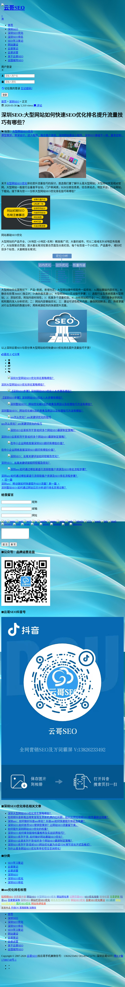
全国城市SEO (15, 60)
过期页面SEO (76, 896)
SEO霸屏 (110, 900)
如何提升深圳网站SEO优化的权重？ (28, 829)
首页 (10, 25)
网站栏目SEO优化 (40, 900)
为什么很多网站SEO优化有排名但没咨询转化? (34, 848)
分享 (17, 354)
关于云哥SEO (15, 56)
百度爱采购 (14, 900)
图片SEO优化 (23, 903)
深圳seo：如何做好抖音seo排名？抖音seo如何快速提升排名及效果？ (47, 821)
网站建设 (13, 44)
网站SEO (31, 896)
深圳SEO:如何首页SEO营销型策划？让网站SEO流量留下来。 (43, 825)
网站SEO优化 (78, 900)
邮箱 (34, 508)
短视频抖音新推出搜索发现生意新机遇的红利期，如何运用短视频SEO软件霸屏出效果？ (58, 817)
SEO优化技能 (91, 896)
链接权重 (104, 896)
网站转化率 (63, 896)
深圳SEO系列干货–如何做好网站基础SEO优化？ (35, 836)
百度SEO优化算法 (95, 900)
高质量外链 (20, 896)
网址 (34, 515)
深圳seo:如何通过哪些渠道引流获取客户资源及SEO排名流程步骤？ (39, 476)
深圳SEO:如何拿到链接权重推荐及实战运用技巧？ (37, 833)
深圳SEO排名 (15, 37)
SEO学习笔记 (15, 40)
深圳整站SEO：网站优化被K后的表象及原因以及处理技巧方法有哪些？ (42, 410)
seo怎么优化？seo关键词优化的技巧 (21, 423)
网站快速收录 (38, 903)
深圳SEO (13, 29)
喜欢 (7, 354)
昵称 (34, 502)
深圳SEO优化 (15, 33)
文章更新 (115, 896)
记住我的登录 (12, 88)
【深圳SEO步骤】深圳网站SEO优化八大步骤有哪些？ (32, 397)
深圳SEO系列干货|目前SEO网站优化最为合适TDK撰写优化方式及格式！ (50, 844)
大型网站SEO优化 (22, 131)
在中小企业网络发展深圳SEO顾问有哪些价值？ (28, 449)
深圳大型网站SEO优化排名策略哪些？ (23, 384)
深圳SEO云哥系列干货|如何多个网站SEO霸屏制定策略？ (34, 436)
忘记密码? (26, 88)
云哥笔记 (13, 48)
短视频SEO (7, 896)
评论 (39, 105)
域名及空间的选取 (60, 900)
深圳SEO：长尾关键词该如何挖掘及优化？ (26, 462)
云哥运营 (13, 52)
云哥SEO (32, 956)
